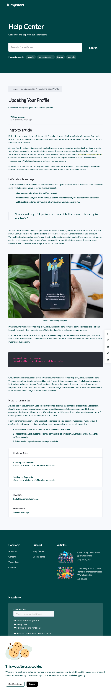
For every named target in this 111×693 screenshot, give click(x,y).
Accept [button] (32, 684)
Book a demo (39, 556)
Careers (12, 556)
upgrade (71, 57)
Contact (12, 567)
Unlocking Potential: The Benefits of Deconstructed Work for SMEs (89, 571)
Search (93, 47)
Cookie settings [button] (15, 684)
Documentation (28, 89)
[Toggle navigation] (102, 5)
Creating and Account (23, 462)
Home (14, 89)
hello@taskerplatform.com (25, 499)
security (30, 57)
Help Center (38, 551)
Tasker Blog (14, 562)
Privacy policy (78, 675)
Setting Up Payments (23, 477)
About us (12, 551)
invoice (60, 57)
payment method (46, 57)
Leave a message (21, 512)
